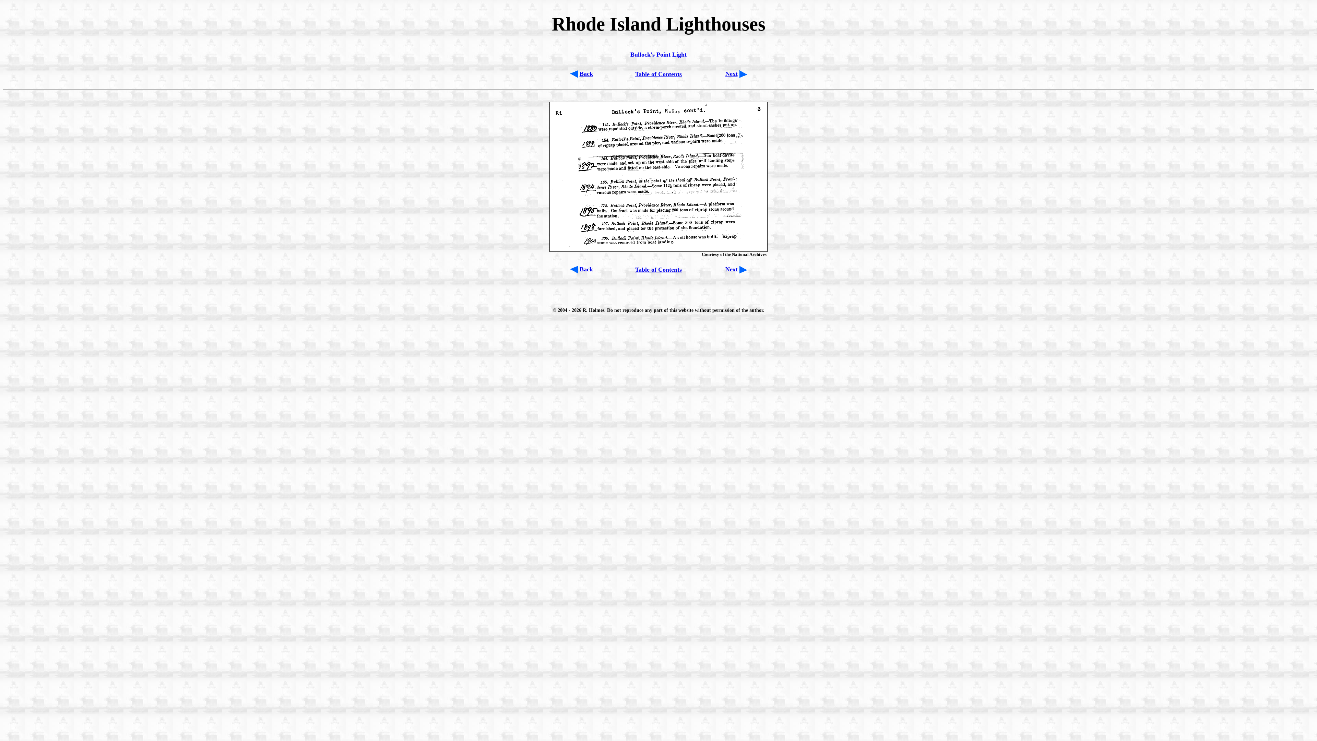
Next (731, 73)
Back (586, 73)
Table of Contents (658, 74)
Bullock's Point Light (658, 54)
